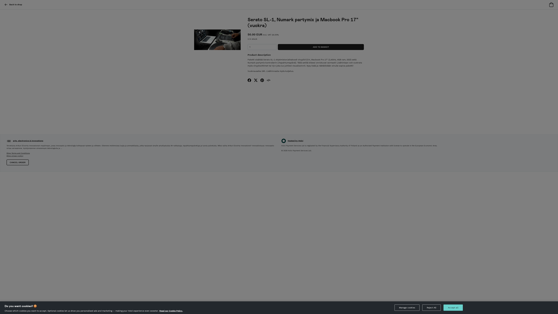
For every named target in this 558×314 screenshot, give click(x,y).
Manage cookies (407, 307)
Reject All (431, 307)
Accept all (453, 307)
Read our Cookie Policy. (171, 311)
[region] (279, 307)
